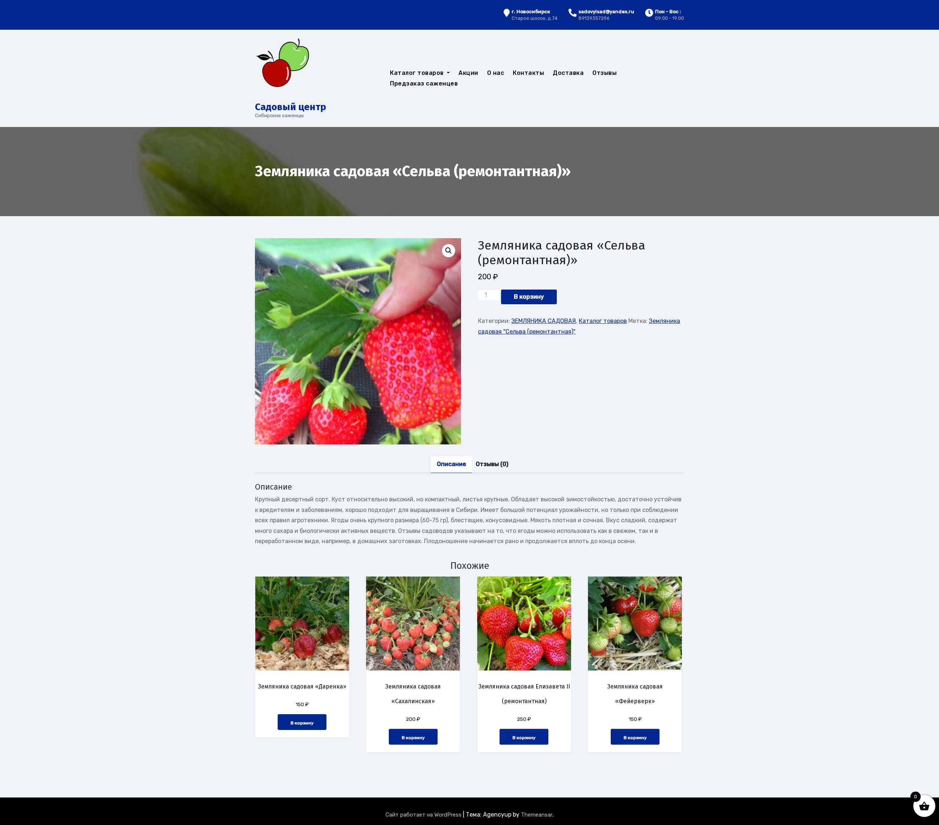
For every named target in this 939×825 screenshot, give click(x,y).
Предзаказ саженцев (424, 83)
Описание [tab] (451, 464)
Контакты (528, 72)
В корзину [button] (302, 723)
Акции (468, 72)
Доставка (568, 72)
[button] (448, 250)
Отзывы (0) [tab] (492, 464)
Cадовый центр (290, 107)
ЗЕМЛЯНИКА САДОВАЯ (543, 320)
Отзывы (604, 72)
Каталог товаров (417, 72)
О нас (495, 72)
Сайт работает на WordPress (424, 814)
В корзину (529, 296)
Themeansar (536, 814)
